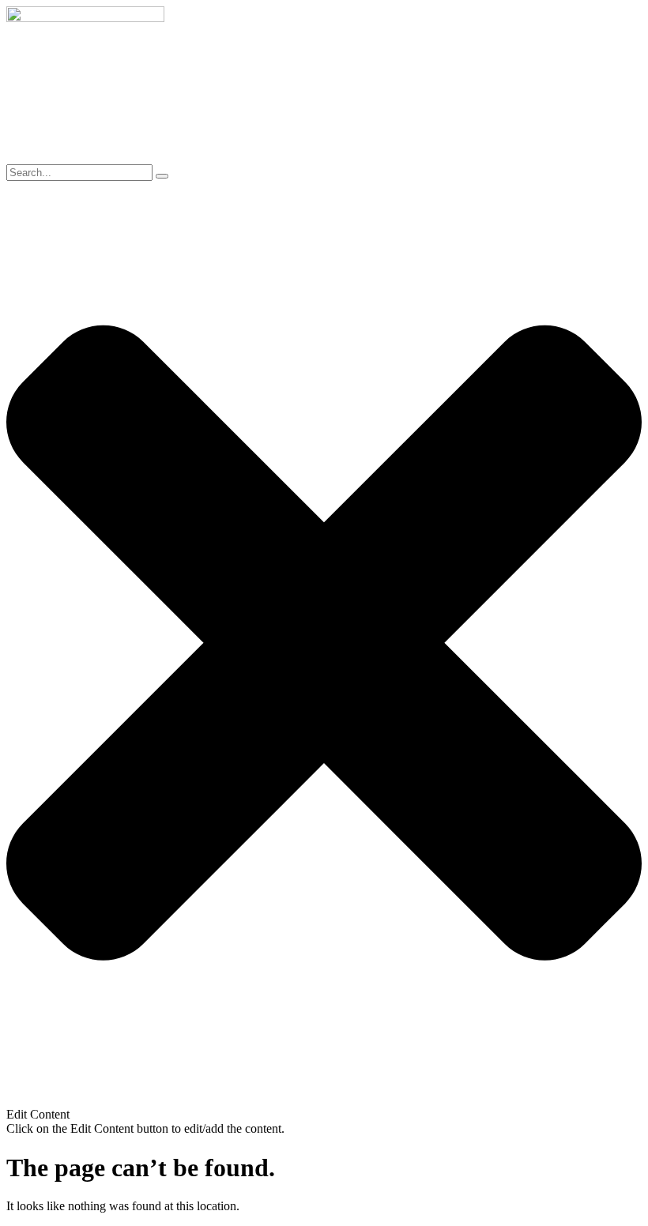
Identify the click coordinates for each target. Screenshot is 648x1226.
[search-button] (162, 176)
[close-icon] (324, 1100)
